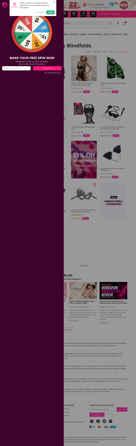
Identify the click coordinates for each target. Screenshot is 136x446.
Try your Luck (47, 68)
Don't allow (40, 12)
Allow (50, 12)
